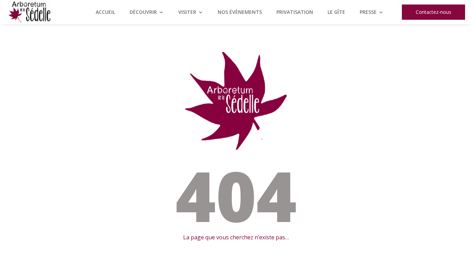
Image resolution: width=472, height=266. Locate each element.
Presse (368, 12)
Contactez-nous (433, 12)
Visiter (187, 12)
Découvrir (143, 12)
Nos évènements (240, 12)
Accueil (105, 12)
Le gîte (336, 12)
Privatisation (294, 12)
